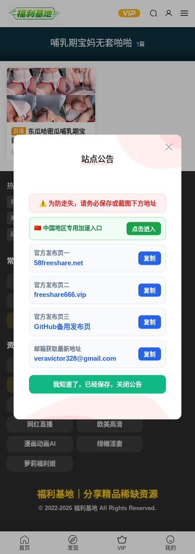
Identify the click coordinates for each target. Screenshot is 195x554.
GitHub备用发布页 (62, 326)
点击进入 (144, 228)
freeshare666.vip (60, 294)
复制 (150, 258)
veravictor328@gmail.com (75, 358)
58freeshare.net (58, 262)
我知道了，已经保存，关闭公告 (97, 384)
